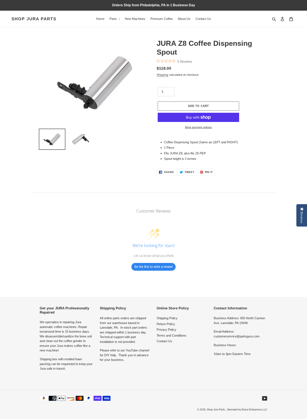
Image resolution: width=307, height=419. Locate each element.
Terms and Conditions (171, 335)
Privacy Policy (166, 329)
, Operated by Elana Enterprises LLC (246, 409)
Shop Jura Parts (33, 19)
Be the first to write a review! (153, 267)
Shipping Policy (167, 318)
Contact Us (164, 341)
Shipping (162, 74)
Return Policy (166, 324)
